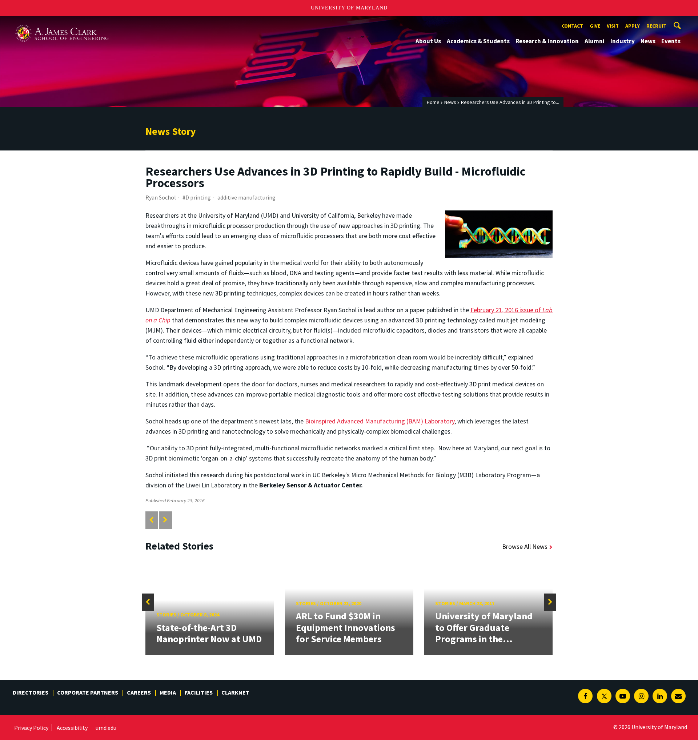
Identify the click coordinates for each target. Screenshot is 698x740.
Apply (632, 26)
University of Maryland (349, 8)
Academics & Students (478, 41)
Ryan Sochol (160, 197)
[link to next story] (165, 520)
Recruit (656, 26)
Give (595, 26)
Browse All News (524, 546)
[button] (148, 602)
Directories (30, 692)
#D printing (196, 197)
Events (671, 41)
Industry (622, 41)
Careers (139, 692)
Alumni (595, 41)
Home (433, 102)
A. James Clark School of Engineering (62, 23)
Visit (613, 26)
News (648, 41)
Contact (572, 26)
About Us (428, 41)
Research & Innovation (547, 41)
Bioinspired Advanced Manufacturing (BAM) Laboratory (379, 421)
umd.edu (106, 727)
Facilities (199, 692)
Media (168, 692)
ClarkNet (235, 692)
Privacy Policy (31, 727)
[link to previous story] (151, 520)
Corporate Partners (87, 692)
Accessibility (72, 727)
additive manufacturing (246, 197)
